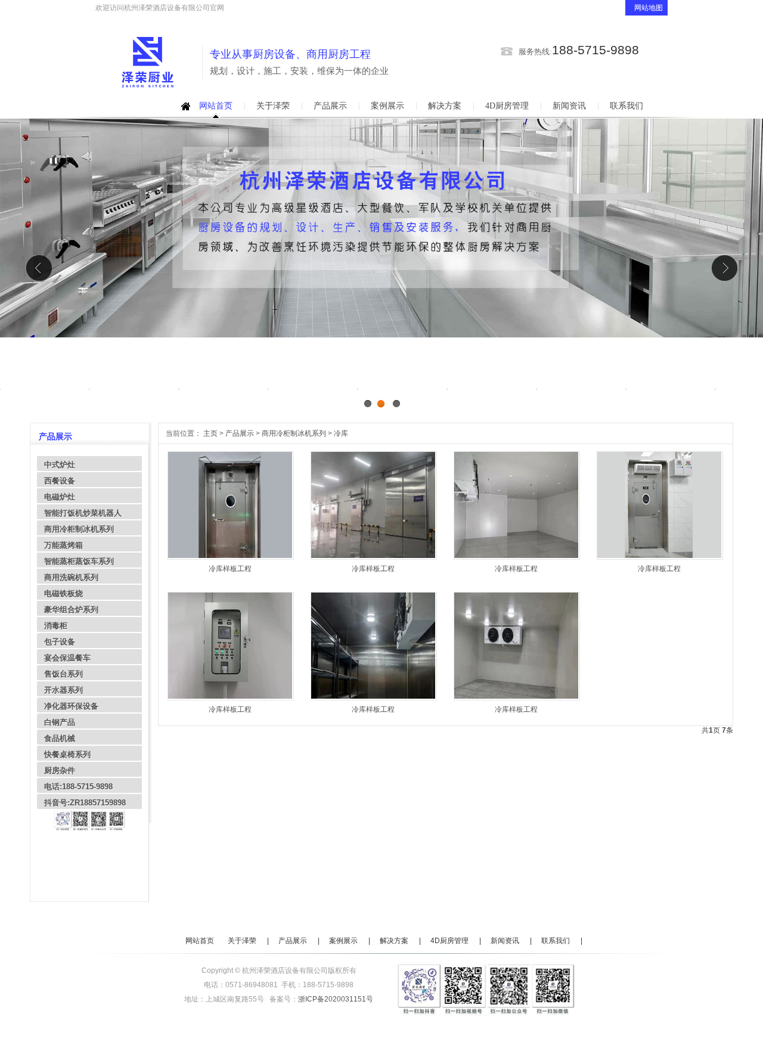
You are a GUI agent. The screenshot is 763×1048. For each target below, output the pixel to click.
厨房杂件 (59, 770)
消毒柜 (55, 625)
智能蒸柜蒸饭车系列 (79, 561)
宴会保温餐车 (67, 657)
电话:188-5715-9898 (78, 786)
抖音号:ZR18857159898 (85, 802)
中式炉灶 (59, 464)
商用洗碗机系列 (71, 577)
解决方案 (444, 105)
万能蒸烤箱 (63, 545)
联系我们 (626, 105)
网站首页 (215, 105)
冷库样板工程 (230, 569)
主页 (210, 433)
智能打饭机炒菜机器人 (83, 513)
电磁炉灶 (59, 496)
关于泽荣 (273, 105)
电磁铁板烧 (63, 593)
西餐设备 (59, 480)
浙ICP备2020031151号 (335, 999)
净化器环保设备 (71, 706)
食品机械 (59, 738)
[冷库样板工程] (230, 555)
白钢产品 (59, 722)
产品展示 (330, 105)
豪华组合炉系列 (71, 609)
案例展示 (387, 105)
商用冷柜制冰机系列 (79, 529)
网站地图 (649, 8)
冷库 (341, 433)
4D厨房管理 (507, 105)
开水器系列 (63, 690)
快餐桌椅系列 (67, 754)
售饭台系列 (63, 673)
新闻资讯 (569, 105)
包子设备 (59, 641)
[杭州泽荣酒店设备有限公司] (147, 63)
